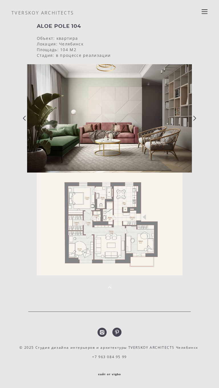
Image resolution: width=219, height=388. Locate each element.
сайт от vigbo (109, 374)
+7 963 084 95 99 (109, 356)
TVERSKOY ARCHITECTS (42, 13)
